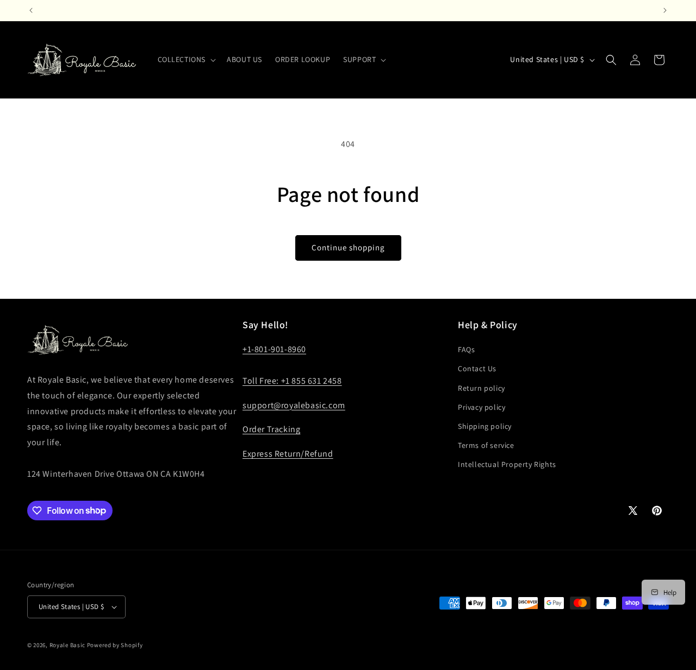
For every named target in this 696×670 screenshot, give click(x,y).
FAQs (466, 349)
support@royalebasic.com (294, 405)
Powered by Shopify (115, 645)
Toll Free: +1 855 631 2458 (292, 380)
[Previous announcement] (31, 10)
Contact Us (477, 368)
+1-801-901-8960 (274, 349)
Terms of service (486, 445)
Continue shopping (348, 247)
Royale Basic (67, 645)
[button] (186, 59)
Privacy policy (481, 407)
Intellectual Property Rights (507, 464)
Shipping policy (485, 426)
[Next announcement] (665, 10)
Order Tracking (271, 429)
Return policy (481, 388)
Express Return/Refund (288, 453)
